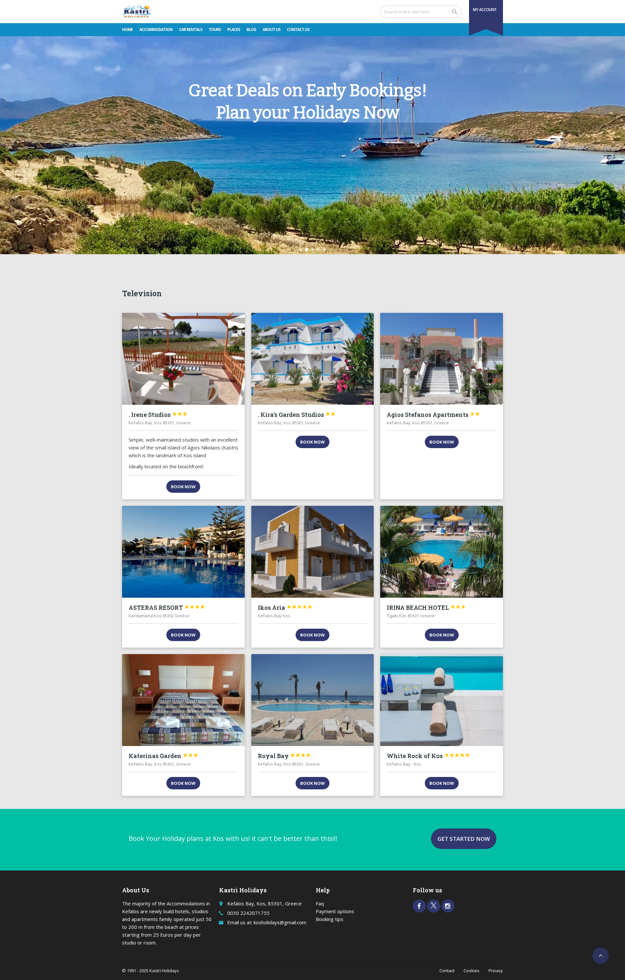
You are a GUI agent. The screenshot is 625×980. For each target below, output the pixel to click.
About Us (271, 29)
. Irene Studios (158, 414)
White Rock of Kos (428, 756)
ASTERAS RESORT (167, 607)
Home (127, 29)
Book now (183, 487)
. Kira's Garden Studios (297, 414)
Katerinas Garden (163, 756)
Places (233, 29)
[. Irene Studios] (183, 359)
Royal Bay (284, 756)
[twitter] (433, 906)
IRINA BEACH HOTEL (426, 607)
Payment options (335, 911)
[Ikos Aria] (312, 552)
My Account (485, 9)
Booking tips (329, 919)
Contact (446, 970)
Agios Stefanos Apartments (433, 414)
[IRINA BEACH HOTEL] (441, 552)
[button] (300, 249)
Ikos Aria (285, 607)
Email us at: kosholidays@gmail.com (266, 922)
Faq (320, 903)
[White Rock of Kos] (441, 700)
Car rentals (190, 29)
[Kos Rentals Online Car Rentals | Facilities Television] (137, 11)
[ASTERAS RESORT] (183, 552)
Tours (215, 29)
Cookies (471, 970)
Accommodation (156, 29)
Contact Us (298, 29)
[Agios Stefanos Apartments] (441, 359)
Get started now (464, 838)
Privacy (496, 970)
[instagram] (447, 906)
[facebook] (419, 906)
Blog (251, 29)
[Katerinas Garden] (183, 700)
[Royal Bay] (312, 700)
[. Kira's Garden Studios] (312, 359)
